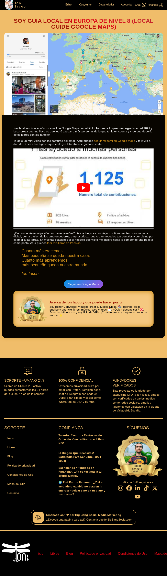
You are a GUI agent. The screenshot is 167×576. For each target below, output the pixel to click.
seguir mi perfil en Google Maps (114, 140)
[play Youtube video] (83, 187)
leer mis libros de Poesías (63, 243)
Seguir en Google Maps (83, 284)
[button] (154, 5)
